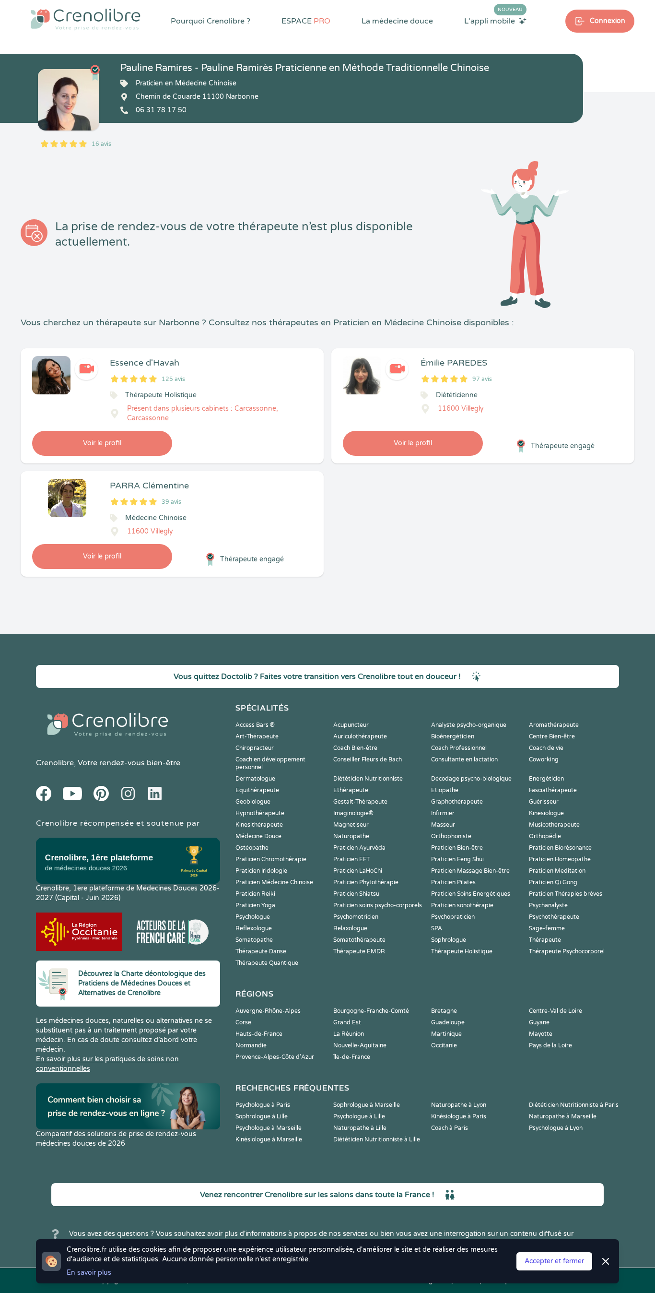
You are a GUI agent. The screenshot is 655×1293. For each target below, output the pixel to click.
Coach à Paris (449, 1128)
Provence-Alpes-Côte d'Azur (274, 1057)
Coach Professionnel (459, 748)
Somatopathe (254, 940)
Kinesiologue (546, 813)
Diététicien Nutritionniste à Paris (574, 1105)
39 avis (171, 501)
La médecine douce (397, 21)
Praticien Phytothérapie (365, 882)
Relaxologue (350, 928)
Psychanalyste (548, 905)
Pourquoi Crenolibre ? (210, 21)
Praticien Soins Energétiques (470, 893)
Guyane (539, 1022)
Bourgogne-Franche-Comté (371, 1011)
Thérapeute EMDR (359, 951)
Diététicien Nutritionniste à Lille (376, 1139)
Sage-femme (547, 928)
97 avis (482, 379)
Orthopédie (545, 836)
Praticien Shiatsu (356, 893)
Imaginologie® (353, 813)
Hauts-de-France (258, 1034)
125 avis (173, 379)
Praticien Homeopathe (560, 859)
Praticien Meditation (557, 870)
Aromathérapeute (554, 725)
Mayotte (540, 1034)
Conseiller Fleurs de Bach (367, 759)
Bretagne (444, 1011)
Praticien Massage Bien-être (470, 870)
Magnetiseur (351, 824)
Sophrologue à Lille (261, 1116)
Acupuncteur (351, 725)
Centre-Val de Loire (555, 1011)
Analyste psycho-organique (468, 725)
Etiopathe (444, 790)
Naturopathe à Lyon (458, 1105)
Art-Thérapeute (257, 736)
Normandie (251, 1045)
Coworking (544, 759)
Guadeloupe (448, 1022)
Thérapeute (545, 940)
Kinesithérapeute (259, 824)
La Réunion (348, 1034)
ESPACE (305, 21)
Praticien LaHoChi (357, 870)
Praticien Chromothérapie (270, 859)
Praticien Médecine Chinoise (274, 882)
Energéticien (546, 778)
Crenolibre (55, 763)
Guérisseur (544, 801)
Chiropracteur (254, 748)
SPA (436, 928)
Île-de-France (351, 1057)
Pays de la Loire (550, 1045)
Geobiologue (252, 801)
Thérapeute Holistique (461, 951)
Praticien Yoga (255, 905)
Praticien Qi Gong (553, 882)
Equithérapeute (257, 790)
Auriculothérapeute (360, 736)
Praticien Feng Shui (457, 859)
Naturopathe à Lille (359, 1128)
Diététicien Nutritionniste (368, 778)
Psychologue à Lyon (556, 1128)
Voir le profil (102, 443)
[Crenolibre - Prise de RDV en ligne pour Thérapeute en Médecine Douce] (86, 19)
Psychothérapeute (554, 916)
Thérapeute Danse (260, 951)
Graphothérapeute (457, 801)
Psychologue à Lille (359, 1116)
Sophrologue (448, 940)
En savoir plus (89, 1273)
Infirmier (443, 813)
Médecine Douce (258, 836)
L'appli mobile (493, 20)
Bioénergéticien (452, 736)
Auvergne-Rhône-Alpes (268, 1011)
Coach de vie (546, 748)
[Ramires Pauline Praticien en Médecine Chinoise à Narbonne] (69, 99)
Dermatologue (255, 778)
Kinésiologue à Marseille (268, 1139)
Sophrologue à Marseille (366, 1105)
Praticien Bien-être (457, 847)
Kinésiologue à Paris (458, 1116)
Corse (243, 1022)
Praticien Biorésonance (560, 847)
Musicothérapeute (554, 824)
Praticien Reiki (255, 893)
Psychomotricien (355, 916)
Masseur (443, 824)
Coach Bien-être (355, 748)
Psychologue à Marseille (268, 1128)
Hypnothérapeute (259, 813)
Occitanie (444, 1045)
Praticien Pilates (453, 882)
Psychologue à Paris (262, 1105)
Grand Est (347, 1022)
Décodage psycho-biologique (471, 778)
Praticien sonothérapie (462, 905)
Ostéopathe (252, 847)
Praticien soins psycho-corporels (377, 905)
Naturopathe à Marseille (563, 1116)
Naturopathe (351, 836)
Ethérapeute (350, 790)
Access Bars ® (255, 725)
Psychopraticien (453, 916)
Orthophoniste (451, 836)
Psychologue (252, 916)
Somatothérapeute (359, 940)
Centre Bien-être (552, 736)
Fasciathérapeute (553, 790)
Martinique (446, 1034)
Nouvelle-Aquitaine (359, 1045)
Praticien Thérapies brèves (565, 893)
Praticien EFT (351, 859)
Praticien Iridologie (261, 870)
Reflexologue (253, 928)
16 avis (101, 144)
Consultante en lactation (464, 759)
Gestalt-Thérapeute (360, 801)
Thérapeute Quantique (266, 963)
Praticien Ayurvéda (359, 847)
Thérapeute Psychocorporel (567, 951)
